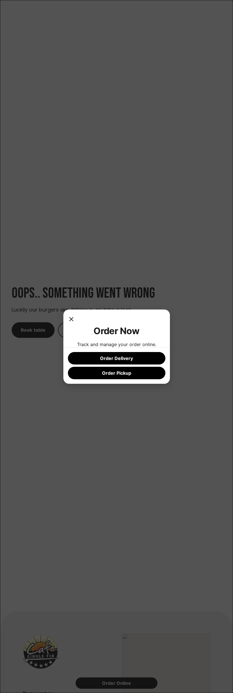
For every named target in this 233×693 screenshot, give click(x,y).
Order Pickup (116, 373)
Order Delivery (116, 358)
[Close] (71, 319)
